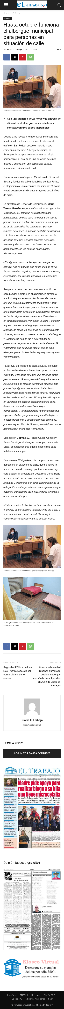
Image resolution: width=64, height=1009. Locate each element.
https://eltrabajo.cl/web (32, 725)
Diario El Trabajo (14, 49)
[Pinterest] (22, 57)
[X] (14, 57)
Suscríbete (12, 995)
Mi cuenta (35, 995)
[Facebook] (6, 57)
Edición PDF (49, 995)
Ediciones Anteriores (35, 998)
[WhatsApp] (30, 57)
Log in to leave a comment (32, 753)
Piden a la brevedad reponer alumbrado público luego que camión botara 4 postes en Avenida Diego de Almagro (47, 676)
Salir (50, 998)
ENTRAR (24, 995)
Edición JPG (17, 998)
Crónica (16, 13)
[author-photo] (32, 715)
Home (6, 13)
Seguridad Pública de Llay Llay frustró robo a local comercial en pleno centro (17, 673)
